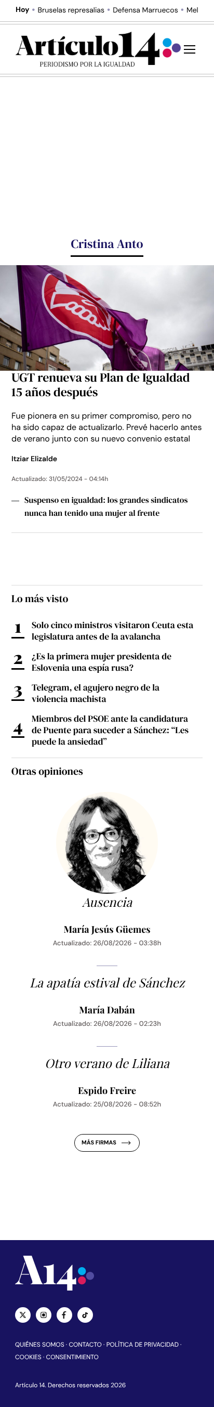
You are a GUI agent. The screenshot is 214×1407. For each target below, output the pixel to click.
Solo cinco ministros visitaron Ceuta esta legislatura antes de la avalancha (112, 630)
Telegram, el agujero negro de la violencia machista (95, 693)
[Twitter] (23, 1315)
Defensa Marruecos (145, 10)
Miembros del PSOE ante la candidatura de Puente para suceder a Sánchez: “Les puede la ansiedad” (110, 730)
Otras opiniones (47, 771)
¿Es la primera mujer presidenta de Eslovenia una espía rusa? (101, 661)
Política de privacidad (142, 1344)
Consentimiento (72, 1357)
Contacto (85, 1344)
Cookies (28, 1357)
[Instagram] (43, 1315)
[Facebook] (64, 1315)
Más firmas (99, 1143)
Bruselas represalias (71, 10)
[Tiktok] (85, 1315)
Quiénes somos (39, 1344)
